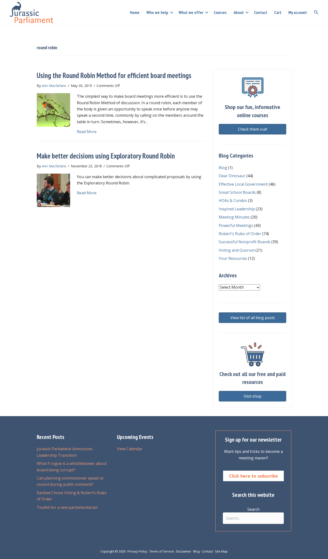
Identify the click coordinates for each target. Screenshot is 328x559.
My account (297, 12)
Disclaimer (183, 551)
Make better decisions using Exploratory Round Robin (106, 155)
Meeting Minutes (234, 217)
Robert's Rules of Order (240, 233)
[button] (171, 12)
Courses (220, 12)
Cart (277, 12)
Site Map (221, 551)
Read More (87, 131)
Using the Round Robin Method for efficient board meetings (114, 75)
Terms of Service (161, 551)
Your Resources (233, 258)
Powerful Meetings (236, 225)
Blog (223, 167)
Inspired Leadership (237, 209)
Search (253, 509)
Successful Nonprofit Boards (244, 241)
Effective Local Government (243, 184)
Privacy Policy (137, 551)
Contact (260, 12)
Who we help (157, 12)
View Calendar (129, 448)
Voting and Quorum (237, 250)
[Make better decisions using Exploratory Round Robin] (53, 190)
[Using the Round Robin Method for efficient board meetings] (53, 109)
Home (135, 12)
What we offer (191, 12)
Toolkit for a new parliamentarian (67, 507)
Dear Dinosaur (232, 175)
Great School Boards (237, 192)
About (239, 12)
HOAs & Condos (233, 200)
